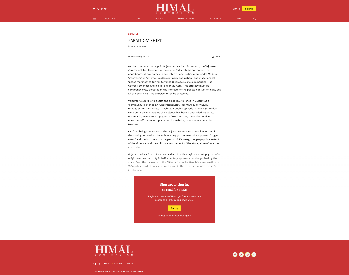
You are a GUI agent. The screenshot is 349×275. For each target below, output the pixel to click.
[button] (96, 263)
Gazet (141, 271)
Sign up (174, 208)
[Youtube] (105, 8)
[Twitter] (98, 8)
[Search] (254, 19)
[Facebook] (94, 8)
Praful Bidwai (138, 46)
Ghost (133, 271)
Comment (133, 34)
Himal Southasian (107, 271)
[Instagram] (101, 8)
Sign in (187, 215)
